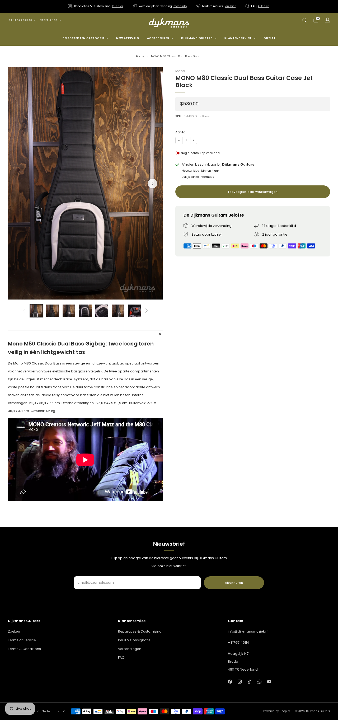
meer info (180, 6)
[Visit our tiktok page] (250, 681)
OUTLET (270, 38)
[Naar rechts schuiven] (146, 311)
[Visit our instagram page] (240, 681)
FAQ (121, 657)
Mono (180, 70)
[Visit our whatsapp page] (259, 681)
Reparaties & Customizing (140, 631)
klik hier (117, 6)
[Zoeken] (304, 20)
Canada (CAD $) (20, 20)
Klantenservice (238, 38)
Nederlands (49, 20)
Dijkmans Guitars (197, 38)
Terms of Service (22, 640)
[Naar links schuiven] (24, 311)
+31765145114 (238, 642)
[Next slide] (152, 183)
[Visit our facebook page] (230, 681)
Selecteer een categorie (84, 38)
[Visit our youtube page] (269, 681)
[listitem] (96, 6)
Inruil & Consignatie (134, 640)
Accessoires (158, 38)
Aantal (180, 132)
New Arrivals (127, 38)
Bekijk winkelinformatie (198, 177)
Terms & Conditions (24, 649)
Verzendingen (129, 649)
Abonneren (234, 583)
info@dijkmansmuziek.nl (248, 631)
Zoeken (14, 631)
